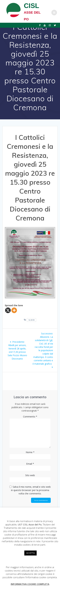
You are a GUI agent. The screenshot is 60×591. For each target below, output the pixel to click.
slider (31, 320)
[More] (14, 310)
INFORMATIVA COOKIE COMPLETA (30, 584)
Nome (30, 452)
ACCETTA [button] (30, 552)
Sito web (30, 475)
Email (30, 463)
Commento (30, 416)
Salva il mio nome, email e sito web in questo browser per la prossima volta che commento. (31, 490)
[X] (8, 310)
